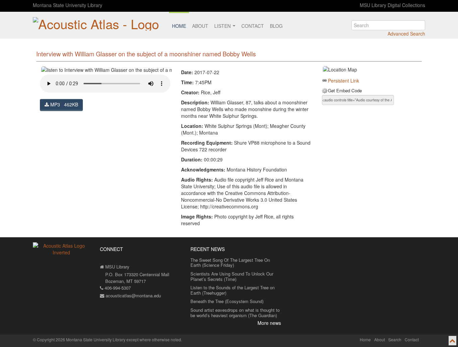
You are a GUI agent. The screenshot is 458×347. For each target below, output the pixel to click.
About (200, 25)
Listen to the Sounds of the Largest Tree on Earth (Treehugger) (232, 290)
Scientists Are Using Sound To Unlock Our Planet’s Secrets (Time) (231, 276)
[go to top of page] (452, 340)
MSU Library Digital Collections (392, 5)
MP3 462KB (63, 104)
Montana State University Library (67, 5)
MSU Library (116, 266)
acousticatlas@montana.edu (132, 295)
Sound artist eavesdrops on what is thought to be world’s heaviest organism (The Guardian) (235, 312)
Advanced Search (406, 33)
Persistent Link (343, 80)
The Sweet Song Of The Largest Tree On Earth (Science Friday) (230, 262)
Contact (252, 25)
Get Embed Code (345, 90)
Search (394, 339)
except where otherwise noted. (154, 339)
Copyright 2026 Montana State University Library (81, 339)
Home (179, 25)
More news (269, 322)
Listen (223, 25)
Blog (276, 25)
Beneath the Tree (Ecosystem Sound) (227, 301)
